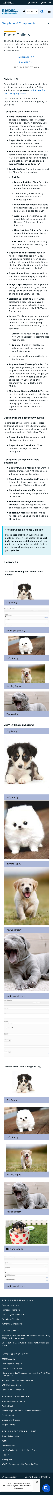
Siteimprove (7, 1459)
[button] (26, 57)
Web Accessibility (9, 1477)
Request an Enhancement (13, 1390)
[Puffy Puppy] (26, 645)
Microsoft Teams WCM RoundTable (17, 1380)
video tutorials (21, 1343)
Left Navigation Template (13, 1314)
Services (47, 2)
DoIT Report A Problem (12, 1364)
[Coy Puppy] (26, 590)
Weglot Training (9, 1424)
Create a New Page (10, 1305)
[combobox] (32, 11)
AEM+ (4, 1441)
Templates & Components (19, 23)
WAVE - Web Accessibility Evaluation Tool (20, 1464)
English (30, 11)
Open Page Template (11, 1319)
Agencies (35, 2)
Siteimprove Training (11, 1420)
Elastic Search (8, 1415)
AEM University (8, 1359)
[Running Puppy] (26, 673)
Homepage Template (11, 1310)
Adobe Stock (7, 1406)
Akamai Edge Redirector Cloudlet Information (22, 1410)
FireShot (5, 1455)
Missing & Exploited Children (37, 1477)
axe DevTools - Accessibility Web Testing (20, 1450)
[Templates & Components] (48, 23)
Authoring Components (12, 1324)
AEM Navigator (8, 1445)
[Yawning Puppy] (26, 701)
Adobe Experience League (13, 1401)
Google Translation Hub (12, 1368)
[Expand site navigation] (49, 11)
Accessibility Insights (11, 1436)
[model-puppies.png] (26, 617)
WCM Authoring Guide (11, 1385)
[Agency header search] (42, 11)
